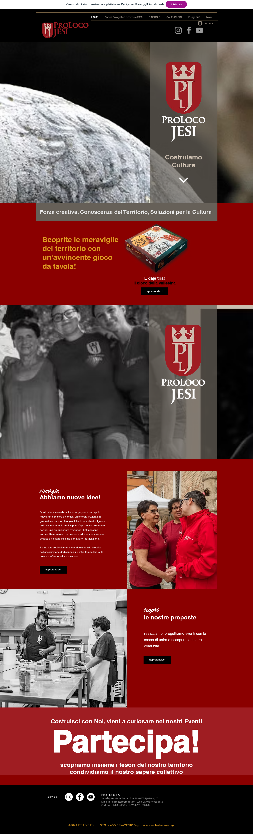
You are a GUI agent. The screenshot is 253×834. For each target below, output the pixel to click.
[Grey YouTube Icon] (199, 30)
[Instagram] (178, 30)
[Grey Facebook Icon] (189, 30)
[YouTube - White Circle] (91, 797)
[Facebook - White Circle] (80, 797)
